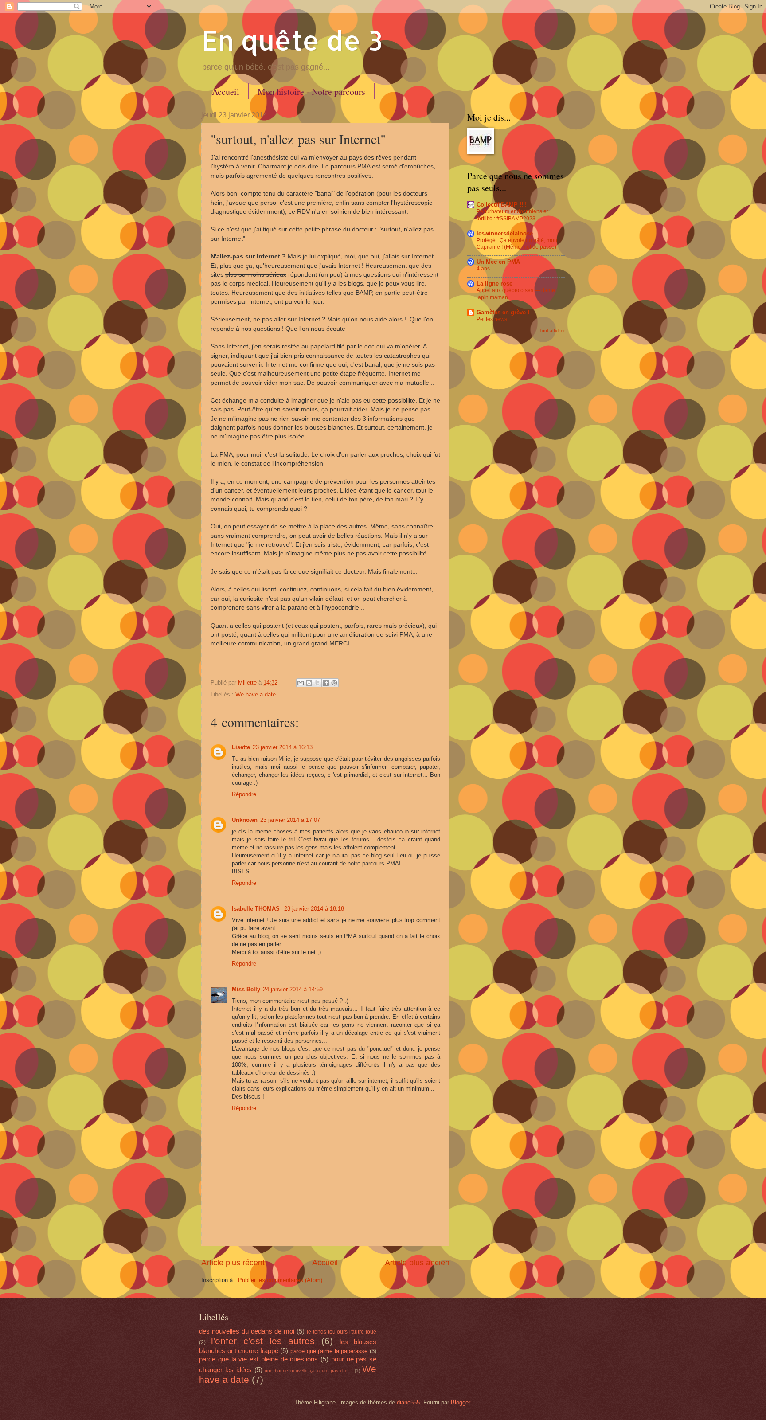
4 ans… (486, 269)
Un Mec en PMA (498, 261)
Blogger (460, 1402)
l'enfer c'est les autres (263, 1341)
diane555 (408, 1402)
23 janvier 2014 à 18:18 (314, 908)
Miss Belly (246, 989)
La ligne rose (494, 283)
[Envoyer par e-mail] (300, 682)
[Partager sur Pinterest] (334, 682)
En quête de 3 (292, 40)
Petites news (492, 319)
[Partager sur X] (317, 682)
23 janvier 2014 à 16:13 (283, 747)
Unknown (245, 820)
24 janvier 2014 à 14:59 (293, 989)
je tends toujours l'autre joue (341, 1331)
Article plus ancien (417, 1262)
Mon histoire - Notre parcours (311, 92)
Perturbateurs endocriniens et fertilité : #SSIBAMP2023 (512, 215)
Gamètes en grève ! (503, 312)
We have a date (255, 694)
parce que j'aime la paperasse (328, 1351)
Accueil (225, 92)
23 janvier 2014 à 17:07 (290, 820)
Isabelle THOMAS (256, 908)
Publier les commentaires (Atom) (280, 1280)
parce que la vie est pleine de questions (258, 1359)
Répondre (244, 794)
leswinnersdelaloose (505, 233)
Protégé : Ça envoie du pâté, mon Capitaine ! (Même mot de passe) (517, 243)
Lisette (241, 747)
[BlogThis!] (309, 682)
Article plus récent (233, 1262)
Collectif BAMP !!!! (502, 204)
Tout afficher (552, 330)
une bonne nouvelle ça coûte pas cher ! (308, 1370)
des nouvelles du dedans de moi (246, 1331)
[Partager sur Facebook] (325, 682)
